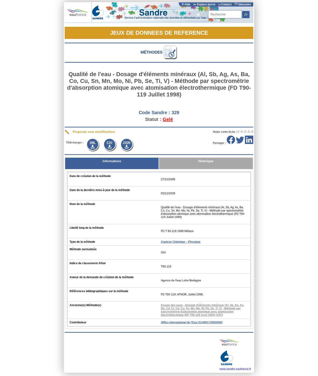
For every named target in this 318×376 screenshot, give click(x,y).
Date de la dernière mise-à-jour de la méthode (100, 190)
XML (92, 142)
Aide (187, 4)
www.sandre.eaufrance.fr (235, 369)
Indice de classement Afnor (88, 263)
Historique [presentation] (205, 161)
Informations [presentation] (112, 161)
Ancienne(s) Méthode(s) (85, 305)
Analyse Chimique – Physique (180, 241)
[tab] (112, 163)
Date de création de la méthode (90, 176)
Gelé (168, 119)
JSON (126, 142)
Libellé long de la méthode (87, 227)
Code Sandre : (154, 112)
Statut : (153, 119)
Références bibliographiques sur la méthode (99, 291)
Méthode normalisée (83, 249)
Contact (226, 4)
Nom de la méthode (82, 204)
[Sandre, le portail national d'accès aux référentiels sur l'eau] (159, 21)
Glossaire (244, 4)
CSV (109, 142)
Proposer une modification (93, 131)
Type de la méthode (82, 241)
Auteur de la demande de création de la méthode (102, 277)
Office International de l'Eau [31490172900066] (192, 322)
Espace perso (206, 4)
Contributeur (78, 322)
